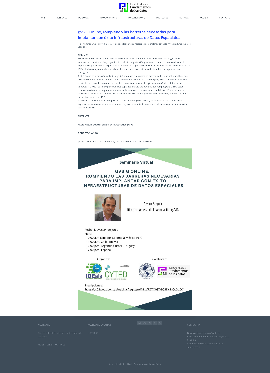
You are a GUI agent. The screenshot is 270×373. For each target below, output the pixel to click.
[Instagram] (139, 323)
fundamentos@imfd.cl (209, 333)
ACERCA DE (62, 18)
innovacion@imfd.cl (220, 336)
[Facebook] (144, 323)
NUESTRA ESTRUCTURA (51, 344)
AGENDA (204, 18)
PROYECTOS (162, 18)
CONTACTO (224, 18)
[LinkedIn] (149, 323)
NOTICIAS (184, 18)
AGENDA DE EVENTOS (99, 325)
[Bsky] (160, 323)
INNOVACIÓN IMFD (108, 18)
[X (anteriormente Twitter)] (154, 323)
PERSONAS (83, 18)
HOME (42, 18)
